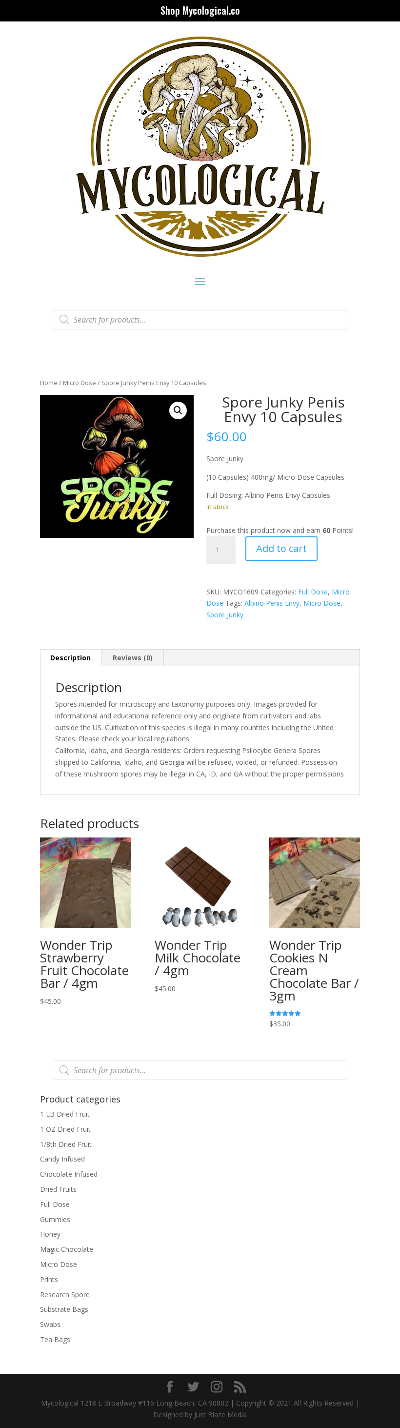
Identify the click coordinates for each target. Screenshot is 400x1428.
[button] (178, 410)
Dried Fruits (58, 1189)
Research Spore (65, 1294)
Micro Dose (79, 382)
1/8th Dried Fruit (66, 1144)
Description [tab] (70, 657)
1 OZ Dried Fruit (65, 1129)
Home (49, 382)
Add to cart (281, 548)
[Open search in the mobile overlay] (200, 319)
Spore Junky (224, 614)
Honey (50, 1234)
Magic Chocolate (66, 1249)
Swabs (50, 1324)
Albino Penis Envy (272, 603)
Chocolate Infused (69, 1174)
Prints (49, 1279)
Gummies (55, 1219)
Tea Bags (55, 1339)
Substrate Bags (64, 1309)
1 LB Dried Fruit (65, 1114)
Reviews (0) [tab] (133, 657)
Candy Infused (62, 1158)
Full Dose (313, 591)
